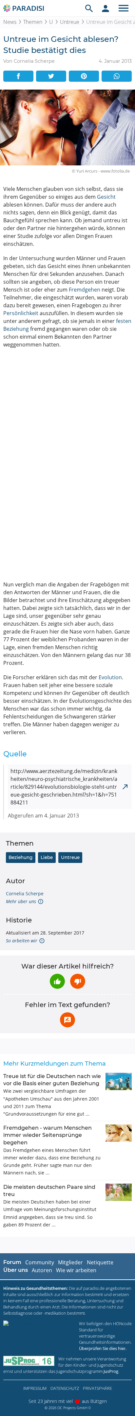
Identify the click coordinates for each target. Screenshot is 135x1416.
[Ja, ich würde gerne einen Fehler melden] (67, 1019)
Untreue (69, 21)
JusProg (111, 1371)
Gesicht (106, 196)
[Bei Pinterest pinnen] (84, 76)
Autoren (42, 1270)
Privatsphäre (97, 1388)
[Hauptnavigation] (123, 8)
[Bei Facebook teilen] (18, 76)
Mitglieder (70, 1262)
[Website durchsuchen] (89, 8)
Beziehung (20, 857)
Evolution (110, 677)
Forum (12, 1262)
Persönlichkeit (20, 313)
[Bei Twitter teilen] (51, 76)
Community (39, 1262)
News (9, 21)
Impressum (35, 1388)
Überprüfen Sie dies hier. (102, 1348)
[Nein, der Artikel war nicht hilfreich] (77, 981)
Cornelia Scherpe (25, 893)
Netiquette (100, 1262)
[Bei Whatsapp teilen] (117, 76)
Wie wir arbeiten (76, 1270)
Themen (32, 21)
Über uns (15, 1270)
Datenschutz (64, 1388)
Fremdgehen (84, 289)
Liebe (47, 857)
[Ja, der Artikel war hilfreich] (57, 981)
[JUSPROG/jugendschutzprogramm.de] (28, 1361)
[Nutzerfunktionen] (105, 8)
